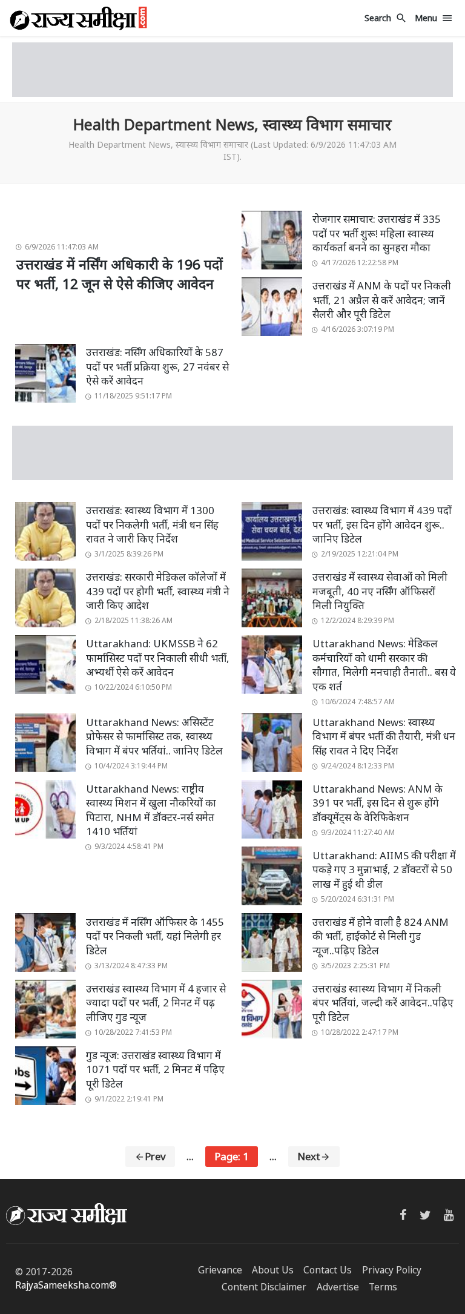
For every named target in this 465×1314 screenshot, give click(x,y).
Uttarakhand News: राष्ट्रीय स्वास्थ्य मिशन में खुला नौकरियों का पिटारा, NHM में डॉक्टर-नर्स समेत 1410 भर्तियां (151, 810)
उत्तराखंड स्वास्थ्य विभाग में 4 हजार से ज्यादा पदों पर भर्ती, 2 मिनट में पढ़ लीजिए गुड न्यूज (156, 1003)
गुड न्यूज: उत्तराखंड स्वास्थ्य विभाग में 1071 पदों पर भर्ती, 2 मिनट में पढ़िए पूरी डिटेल (155, 1069)
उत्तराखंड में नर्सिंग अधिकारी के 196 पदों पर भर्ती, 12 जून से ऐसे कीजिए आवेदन (119, 274)
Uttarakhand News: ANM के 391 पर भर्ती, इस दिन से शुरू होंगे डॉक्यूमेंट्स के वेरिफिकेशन (377, 803)
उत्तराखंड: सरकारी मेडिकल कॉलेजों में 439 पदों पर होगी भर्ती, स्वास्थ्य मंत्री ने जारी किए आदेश (157, 591)
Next (308, 1156)
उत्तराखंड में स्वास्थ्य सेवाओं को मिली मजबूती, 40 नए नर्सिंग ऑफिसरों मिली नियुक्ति (379, 591)
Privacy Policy (391, 1270)
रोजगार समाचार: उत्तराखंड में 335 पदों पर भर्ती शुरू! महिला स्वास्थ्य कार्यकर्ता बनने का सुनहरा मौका (376, 233)
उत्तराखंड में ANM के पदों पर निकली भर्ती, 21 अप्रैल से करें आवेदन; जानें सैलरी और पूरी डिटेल (381, 300)
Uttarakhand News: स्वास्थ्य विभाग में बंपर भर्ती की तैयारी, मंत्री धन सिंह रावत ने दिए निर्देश (383, 736)
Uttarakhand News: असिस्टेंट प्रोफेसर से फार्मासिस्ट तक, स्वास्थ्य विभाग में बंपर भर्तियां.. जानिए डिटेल (154, 736)
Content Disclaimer (264, 1287)
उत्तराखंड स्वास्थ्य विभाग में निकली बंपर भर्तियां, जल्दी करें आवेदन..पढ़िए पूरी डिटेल (382, 1003)
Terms (383, 1287)
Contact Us (327, 1270)
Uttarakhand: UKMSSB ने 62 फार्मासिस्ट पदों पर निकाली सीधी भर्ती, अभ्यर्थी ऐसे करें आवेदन (157, 657)
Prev (155, 1156)
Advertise (338, 1287)
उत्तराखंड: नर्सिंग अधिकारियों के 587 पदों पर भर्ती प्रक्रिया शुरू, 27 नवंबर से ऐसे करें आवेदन (157, 366)
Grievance (220, 1270)
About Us (273, 1270)
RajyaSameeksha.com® (66, 1285)
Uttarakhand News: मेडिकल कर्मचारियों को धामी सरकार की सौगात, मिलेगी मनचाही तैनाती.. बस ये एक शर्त (384, 664)
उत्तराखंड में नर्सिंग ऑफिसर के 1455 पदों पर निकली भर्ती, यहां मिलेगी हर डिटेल (155, 936)
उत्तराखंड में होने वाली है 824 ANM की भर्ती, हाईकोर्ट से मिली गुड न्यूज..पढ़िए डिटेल (380, 936)
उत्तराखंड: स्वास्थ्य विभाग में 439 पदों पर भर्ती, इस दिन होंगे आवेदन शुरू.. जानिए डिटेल (382, 524)
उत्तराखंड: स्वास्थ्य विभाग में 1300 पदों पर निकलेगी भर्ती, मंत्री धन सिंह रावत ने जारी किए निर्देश (152, 524)
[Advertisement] (232, 69)
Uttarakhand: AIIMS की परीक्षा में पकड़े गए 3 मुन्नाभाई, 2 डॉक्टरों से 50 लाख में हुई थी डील (384, 869)
